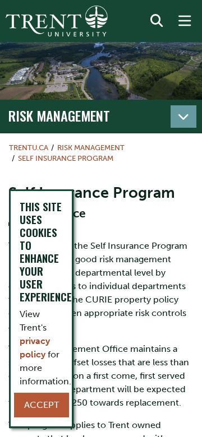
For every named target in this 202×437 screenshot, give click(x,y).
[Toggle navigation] (183, 116)
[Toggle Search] (156, 21)
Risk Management (59, 115)
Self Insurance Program (65, 158)
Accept (41, 404)
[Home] (57, 21)
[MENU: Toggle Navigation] (184, 21)
